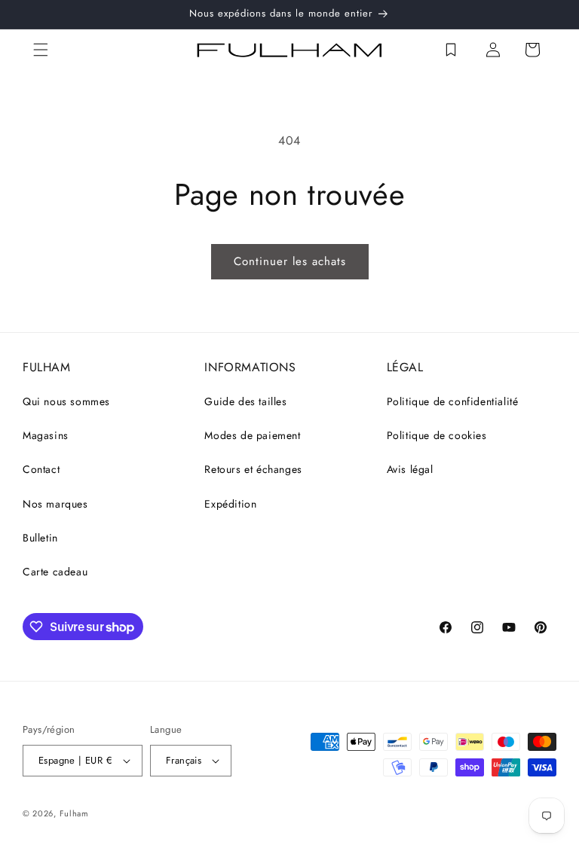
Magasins (46, 435)
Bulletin (40, 537)
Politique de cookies (437, 435)
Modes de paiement (252, 435)
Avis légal (410, 469)
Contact (41, 469)
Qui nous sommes (66, 401)
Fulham (74, 813)
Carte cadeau (55, 571)
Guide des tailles (245, 401)
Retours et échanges (253, 469)
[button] (40, 49)
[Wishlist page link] (450, 49)
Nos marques (55, 503)
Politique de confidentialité (453, 401)
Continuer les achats (290, 261)
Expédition (230, 503)
